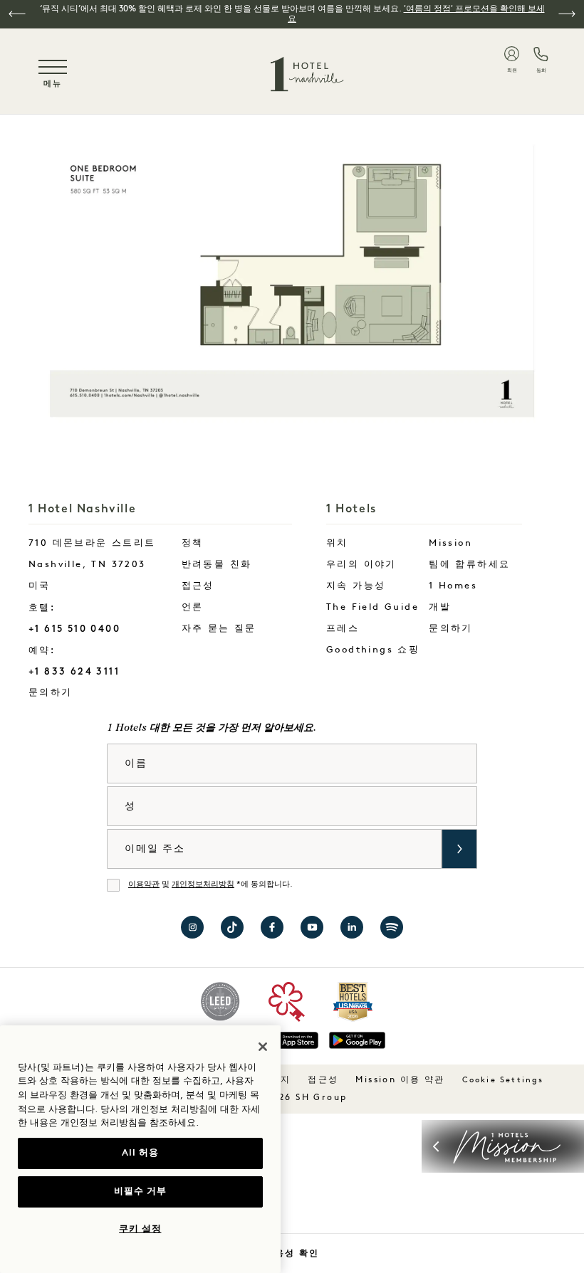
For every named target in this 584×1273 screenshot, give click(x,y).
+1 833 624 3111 (74, 671)
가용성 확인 (291, 1253)
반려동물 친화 (217, 564)
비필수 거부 (140, 1191)
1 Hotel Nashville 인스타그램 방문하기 (192, 927)
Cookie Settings (503, 1080)
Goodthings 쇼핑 (372, 650)
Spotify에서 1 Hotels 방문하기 (391, 927)
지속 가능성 (355, 586)
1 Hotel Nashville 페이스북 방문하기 (272, 927)
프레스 (342, 628)
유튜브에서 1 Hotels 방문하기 (312, 927)
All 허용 (140, 1153)
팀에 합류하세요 (469, 564)
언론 (193, 607)
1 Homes (453, 586)
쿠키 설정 (140, 1229)
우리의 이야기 (361, 564)
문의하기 (76, 692)
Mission (450, 543)
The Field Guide (372, 607)
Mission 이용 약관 (399, 1080)
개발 (440, 607)
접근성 (198, 586)
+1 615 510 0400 (74, 628)
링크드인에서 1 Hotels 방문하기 (351, 927)
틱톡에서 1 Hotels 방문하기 (232, 927)
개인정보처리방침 (203, 885)
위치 (337, 543)
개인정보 (79, 1123)
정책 (193, 543)
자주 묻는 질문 (219, 628)
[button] (17, 14)
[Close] (262, 1046)
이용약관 (144, 885)
